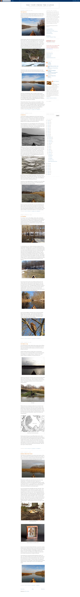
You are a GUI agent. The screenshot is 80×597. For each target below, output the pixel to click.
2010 (48, 171)
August (50, 143)
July (49, 144)
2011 (48, 169)
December (50, 137)
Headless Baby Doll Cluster (26, 453)
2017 (48, 134)
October (50, 140)
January (50, 153)
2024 (48, 123)
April (49, 149)
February (50, 152)
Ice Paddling (23, 216)
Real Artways (48, 35)
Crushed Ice (23, 114)
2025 (48, 122)
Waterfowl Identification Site (50, 57)
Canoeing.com (48, 56)
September (50, 141)
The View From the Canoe (40, 5)
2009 (48, 172)
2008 (48, 174)
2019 (48, 131)
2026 (48, 120)
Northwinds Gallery (49, 33)
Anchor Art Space (49, 32)
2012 (48, 168)
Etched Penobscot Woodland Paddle (53, 67)
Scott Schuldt (56, 81)
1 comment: (37, 585)
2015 (48, 163)
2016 (48, 135)
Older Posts (43, 589)
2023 (48, 125)
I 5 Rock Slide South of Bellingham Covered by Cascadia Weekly (53, 73)
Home (33, 589)
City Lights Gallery (49, 28)
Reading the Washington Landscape (52, 71)
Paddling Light (48, 55)
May (49, 147)
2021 (48, 128)
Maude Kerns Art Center (50, 30)
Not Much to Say (24, 344)
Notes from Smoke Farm (52, 75)
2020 (48, 129)
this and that (49, 63)
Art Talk (49, 62)
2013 (48, 166)
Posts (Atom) (27, 591)
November (50, 138)
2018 (48, 132)
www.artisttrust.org (49, 48)
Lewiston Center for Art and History (52, 31)
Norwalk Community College (51, 36)
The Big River (24, 12)
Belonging (49, 76)
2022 (48, 126)
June (49, 146)
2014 (48, 165)
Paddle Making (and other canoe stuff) (53, 66)
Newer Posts (22, 589)
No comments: (38, 109)
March (50, 150)
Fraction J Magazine (49, 53)
